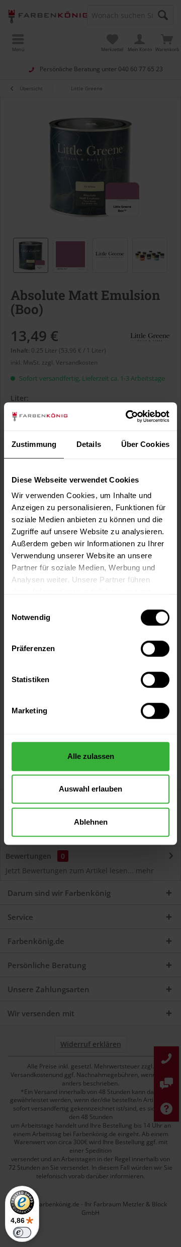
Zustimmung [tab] (34, 444)
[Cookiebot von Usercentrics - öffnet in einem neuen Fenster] (127, 416)
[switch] (155, 649)
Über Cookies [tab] (145, 444)
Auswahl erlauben (90, 789)
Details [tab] (88, 444)
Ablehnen (91, 822)
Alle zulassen (90, 756)
